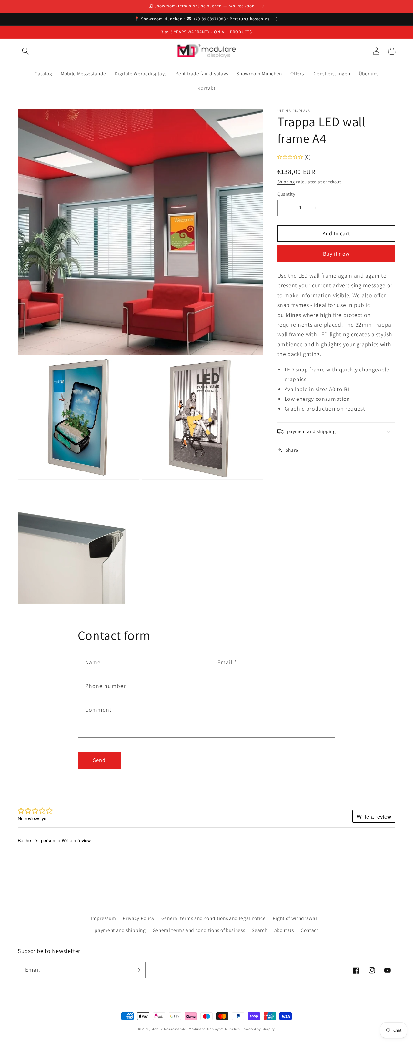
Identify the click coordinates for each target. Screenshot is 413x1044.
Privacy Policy (138, 918)
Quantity (286, 194)
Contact (309, 930)
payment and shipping (120, 930)
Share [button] (292, 450)
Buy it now (336, 253)
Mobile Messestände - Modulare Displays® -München (195, 1029)
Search (259, 930)
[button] (25, 51)
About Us (284, 930)
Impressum (103, 918)
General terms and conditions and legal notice (213, 918)
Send (99, 760)
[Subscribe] (137, 970)
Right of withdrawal (295, 918)
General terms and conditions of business (199, 930)
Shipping (286, 182)
